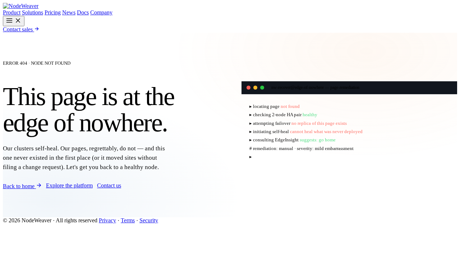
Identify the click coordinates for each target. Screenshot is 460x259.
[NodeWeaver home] (20, 6)
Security (148, 220)
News (68, 12)
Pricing (53, 12)
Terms (128, 220)
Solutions (32, 12)
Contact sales (18, 29)
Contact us (109, 185)
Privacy (107, 220)
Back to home (19, 186)
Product (11, 12)
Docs (83, 12)
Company (101, 12)
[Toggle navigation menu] (13, 21)
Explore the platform (69, 185)
